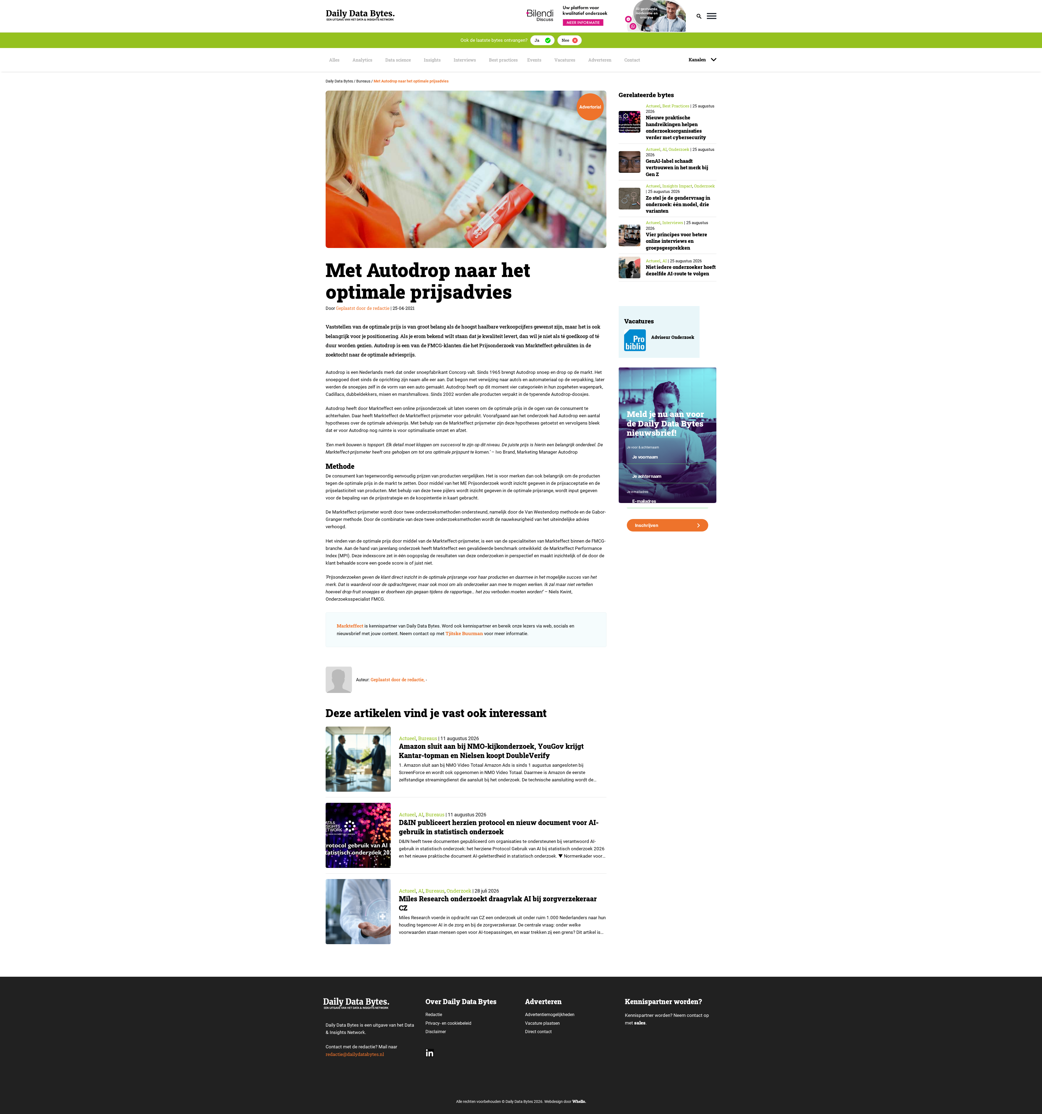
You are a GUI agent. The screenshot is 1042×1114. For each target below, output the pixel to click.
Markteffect (350, 626)
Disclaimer (435, 1031)
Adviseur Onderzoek (672, 337)
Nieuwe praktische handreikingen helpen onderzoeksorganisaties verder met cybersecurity (676, 127)
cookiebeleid (459, 1023)
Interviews (465, 60)
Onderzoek (459, 890)
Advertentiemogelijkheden (549, 1014)
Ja (537, 40)
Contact (632, 60)
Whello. (579, 1101)
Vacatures (564, 60)
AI (420, 814)
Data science (398, 60)
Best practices (503, 60)
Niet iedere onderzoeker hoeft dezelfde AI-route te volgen (681, 270)
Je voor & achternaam (643, 447)
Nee (565, 40)
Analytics (362, 60)
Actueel (407, 738)
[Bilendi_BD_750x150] (604, 30)
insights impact (677, 186)
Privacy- (433, 1023)
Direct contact (539, 1031)
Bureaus (427, 738)
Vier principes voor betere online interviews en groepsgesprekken (676, 241)
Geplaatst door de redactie (362, 308)
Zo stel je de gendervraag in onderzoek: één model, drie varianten (678, 204)
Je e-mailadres (637, 492)
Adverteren (599, 60)
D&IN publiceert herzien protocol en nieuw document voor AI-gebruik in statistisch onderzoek (499, 827)
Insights (432, 60)
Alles (334, 60)
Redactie (433, 1014)
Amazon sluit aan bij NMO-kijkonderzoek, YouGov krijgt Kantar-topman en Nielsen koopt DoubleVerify (491, 751)
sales (640, 1023)
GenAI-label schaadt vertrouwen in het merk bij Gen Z (677, 167)
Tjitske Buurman (464, 633)
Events (534, 60)
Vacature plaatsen (542, 1023)
